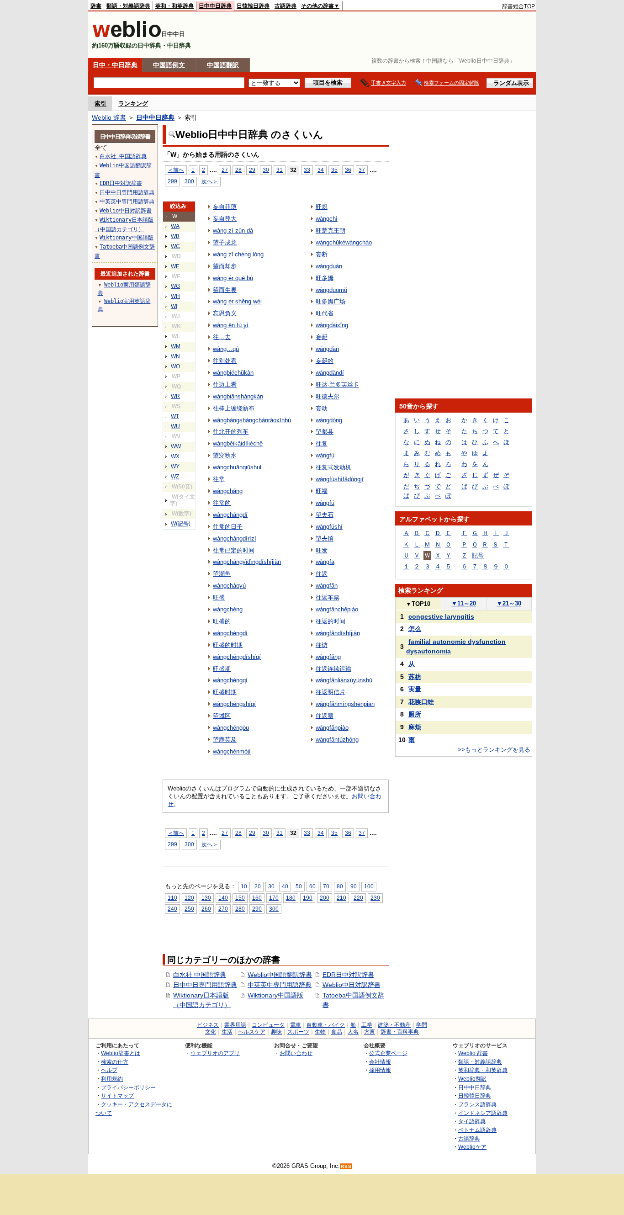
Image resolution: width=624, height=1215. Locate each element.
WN (175, 356)
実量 (414, 689)
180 (291, 898)
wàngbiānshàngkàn (238, 396)
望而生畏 (225, 290)
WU (175, 426)
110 (172, 898)
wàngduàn (329, 266)
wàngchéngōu (231, 727)
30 (266, 170)
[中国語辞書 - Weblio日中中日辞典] (126, 35)
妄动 (322, 408)
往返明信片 (330, 692)
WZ (175, 476)
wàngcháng (228, 491)
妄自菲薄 (225, 206)
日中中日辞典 (215, 6)
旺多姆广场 (330, 301)
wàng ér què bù (233, 278)
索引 (100, 103)
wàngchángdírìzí (234, 538)
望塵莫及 (225, 739)
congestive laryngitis (441, 616)
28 (238, 170)
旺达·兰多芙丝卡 (337, 384)
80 (340, 886)
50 (299, 886)
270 (223, 909)
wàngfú (325, 502)
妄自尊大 (225, 218)
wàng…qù (226, 348)
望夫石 (324, 514)
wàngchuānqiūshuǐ (237, 467)
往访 (322, 645)
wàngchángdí (230, 514)
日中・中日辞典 (115, 65)
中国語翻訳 (223, 65)
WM (175, 346)
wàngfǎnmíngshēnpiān (345, 703)
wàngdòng (329, 420)
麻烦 (414, 727)
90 (353, 886)
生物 (320, 1032)
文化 (210, 1032)
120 (189, 898)
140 (223, 898)
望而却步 (225, 266)
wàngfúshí (329, 526)
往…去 (222, 337)
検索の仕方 (114, 1062)
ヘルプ (109, 1070)
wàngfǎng (328, 656)
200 (324, 898)
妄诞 (322, 337)
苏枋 (414, 676)
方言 (369, 1032)
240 (172, 909)
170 (274, 898)
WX (175, 456)
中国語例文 (169, 65)
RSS (346, 1166)
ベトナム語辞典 (477, 1130)
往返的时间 (330, 621)
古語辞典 (285, 6)
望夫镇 (324, 538)
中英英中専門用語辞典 (280, 984)
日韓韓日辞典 (253, 6)
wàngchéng (228, 609)
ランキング (133, 103)
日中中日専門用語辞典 (205, 984)
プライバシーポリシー (128, 1087)
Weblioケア (472, 1147)
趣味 (276, 1032)
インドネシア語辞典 (483, 1113)
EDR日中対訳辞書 (348, 974)
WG (175, 286)
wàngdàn (327, 348)
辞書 (95, 6)
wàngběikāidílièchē (238, 443)
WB (175, 236)
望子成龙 (225, 242)
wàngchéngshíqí (234, 703)
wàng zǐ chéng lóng (238, 254)
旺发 (322, 550)
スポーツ (298, 1032)
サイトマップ (117, 1095)
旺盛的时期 (228, 645)
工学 (366, 1025)
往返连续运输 (333, 668)
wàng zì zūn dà (233, 230)
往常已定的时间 (233, 550)
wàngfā (325, 561)
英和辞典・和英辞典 (483, 1070)
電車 (295, 1025)
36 (348, 170)
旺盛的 (222, 621)
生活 (227, 1032)
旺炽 (322, 206)
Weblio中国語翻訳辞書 (280, 974)
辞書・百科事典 (400, 1032)
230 (375, 898)
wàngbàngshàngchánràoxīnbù (252, 420)
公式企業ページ (388, 1053)
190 (307, 898)
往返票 (324, 715)
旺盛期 (222, 668)
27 (225, 170)
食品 (336, 1032)
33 (307, 170)
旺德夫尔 (327, 396)
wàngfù (325, 455)
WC (175, 246)
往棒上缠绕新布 (233, 408)
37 (362, 170)
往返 (322, 573)
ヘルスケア (251, 1032)
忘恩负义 (225, 313)
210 (341, 898)
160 (257, 898)
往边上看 (225, 384)
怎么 (414, 628)
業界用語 (235, 1025)
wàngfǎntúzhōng (337, 739)
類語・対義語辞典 (128, 6)
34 (320, 170)
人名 (353, 1032)
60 (312, 886)
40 (285, 886)
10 (244, 886)
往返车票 (327, 597)
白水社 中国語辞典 (199, 974)
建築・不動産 (394, 1025)
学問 (421, 1025)
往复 (322, 443)
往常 (219, 479)
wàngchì (327, 218)
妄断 (322, 254)
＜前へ (176, 170)
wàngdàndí (330, 372)
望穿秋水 (225, 455)
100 (369, 886)
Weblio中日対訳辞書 (352, 984)
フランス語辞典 (477, 1104)
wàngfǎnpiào (332, 727)
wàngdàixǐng (332, 325)
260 (206, 909)
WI (174, 306)
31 (279, 170)
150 (240, 898)
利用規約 (112, 1079)
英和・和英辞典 (174, 6)
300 (189, 181)
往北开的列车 (231, 431)
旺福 (322, 491)
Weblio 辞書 (109, 117)
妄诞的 (324, 360)
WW (176, 446)
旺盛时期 (225, 692)
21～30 (509, 603)
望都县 (324, 431)
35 (334, 170)
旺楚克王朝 (330, 230)
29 (252, 170)
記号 (478, 555)
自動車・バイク (326, 1025)
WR (175, 396)
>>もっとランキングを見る (494, 749)
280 (240, 909)
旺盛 (219, 597)
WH (175, 296)
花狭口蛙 (421, 702)
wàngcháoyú (229, 585)
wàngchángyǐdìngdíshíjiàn (247, 561)
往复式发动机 (333, 467)
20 (257, 886)
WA (175, 226)
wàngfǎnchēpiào (337, 609)
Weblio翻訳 (472, 1079)
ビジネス (208, 1025)
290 (257, 909)
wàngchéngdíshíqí (237, 656)
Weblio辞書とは (120, 1053)
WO (175, 366)
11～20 (463, 603)
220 (358, 898)
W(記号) (180, 523)
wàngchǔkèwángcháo (344, 242)
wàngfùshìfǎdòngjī (340, 479)
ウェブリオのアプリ (215, 1053)
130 (206, 898)
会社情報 (380, 1062)
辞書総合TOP (518, 6)
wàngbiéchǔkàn (233, 372)
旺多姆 (324, 278)
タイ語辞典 (472, 1121)
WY (175, 466)
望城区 (222, 715)
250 (189, 909)
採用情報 (380, 1070)
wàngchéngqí (230, 680)
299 (172, 181)
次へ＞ (209, 181)
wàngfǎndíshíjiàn (338, 633)
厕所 (414, 714)
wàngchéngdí (230, 633)
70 (326, 886)
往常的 (222, 502)
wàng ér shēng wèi (237, 301)
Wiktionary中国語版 (275, 995)
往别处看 (225, 360)
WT (175, 416)
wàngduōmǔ (331, 290)
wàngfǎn (327, 585)
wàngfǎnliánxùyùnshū (344, 680)
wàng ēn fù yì (231, 325)
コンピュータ (268, 1025)
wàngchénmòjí (232, 751)
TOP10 (418, 603)
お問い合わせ (296, 1053)
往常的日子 (228, 526)
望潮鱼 (222, 573)
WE (175, 266)
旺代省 (324, 313)
